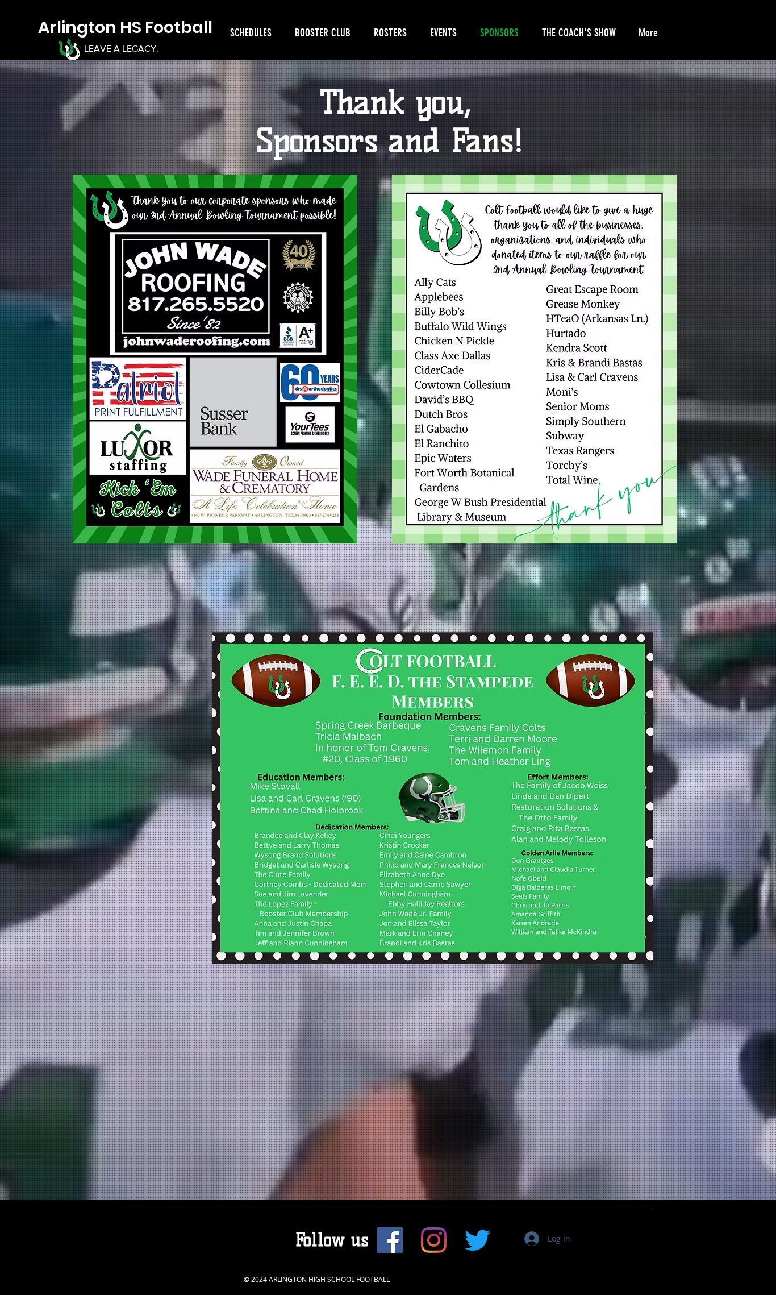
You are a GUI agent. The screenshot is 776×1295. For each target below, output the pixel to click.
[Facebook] (390, 1240)
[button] (248, 32)
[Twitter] (477, 1240)
